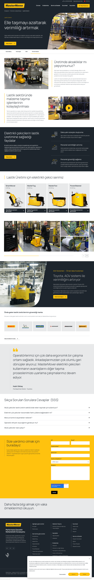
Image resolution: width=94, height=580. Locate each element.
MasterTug (35, 539)
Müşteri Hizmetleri (77, 539)
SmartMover (35, 536)
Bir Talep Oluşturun (83, 5)
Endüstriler (46, 5)
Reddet (84, 574)
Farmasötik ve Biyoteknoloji (59, 550)
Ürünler (38, 5)
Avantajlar (18, 51)
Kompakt (34, 526)
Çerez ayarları (62, 574)
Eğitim (74, 541)
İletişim (74, 531)
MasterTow (35, 541)
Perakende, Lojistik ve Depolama (60, 555)
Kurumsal (65, 5)
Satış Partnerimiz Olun (78, 1)
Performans (35, 529)
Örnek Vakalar (35, 51)
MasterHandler (35, 544)
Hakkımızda (75, 526)
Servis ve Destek (55, 5)
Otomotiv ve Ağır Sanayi (58, 548)
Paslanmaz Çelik (36, 554)
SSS (26, 51)
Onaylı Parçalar (76, 544)
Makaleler (55, 538)
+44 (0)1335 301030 (68, 1)
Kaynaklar (72, 5)
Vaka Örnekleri (56, 535)
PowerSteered (35, 549)
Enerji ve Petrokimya (57, 553)
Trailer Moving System (37, 551)
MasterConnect (76, 546)
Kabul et (73, 574)
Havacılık (55, 545)
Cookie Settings (5, 578)
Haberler (75, 529)
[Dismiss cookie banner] (89, 559)
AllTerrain (34, 546)
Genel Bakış (8, 51)
